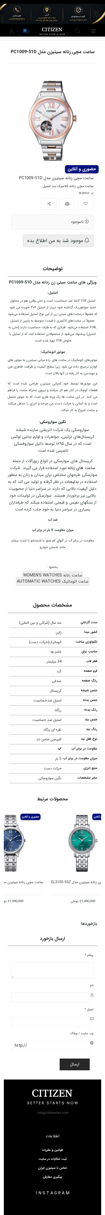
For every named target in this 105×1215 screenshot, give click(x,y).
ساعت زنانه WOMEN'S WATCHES (52, 575)
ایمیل (89, 1009)
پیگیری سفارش (52, 1177)
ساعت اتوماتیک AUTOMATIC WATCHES (52, 581)
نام (92, 985)
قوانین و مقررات (52, 1150)
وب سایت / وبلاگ (82, 1033)
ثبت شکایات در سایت (52, 1159)
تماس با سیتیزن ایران (52, 1168)
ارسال (74, 1064)
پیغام (89, 955)
